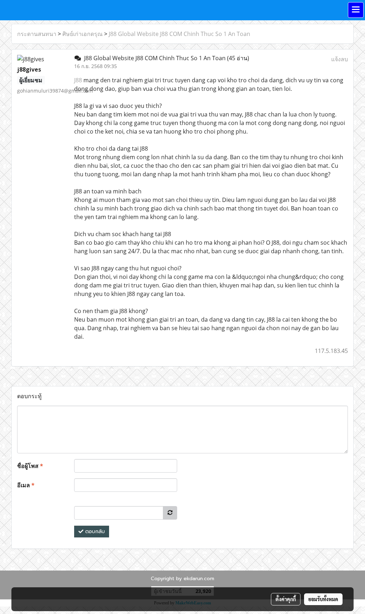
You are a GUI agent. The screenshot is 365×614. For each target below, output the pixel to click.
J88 (78, 80)
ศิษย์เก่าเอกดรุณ (82, 34)
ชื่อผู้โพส (30, 466)
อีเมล (26, 485)
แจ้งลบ (339, 59)
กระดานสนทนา (36, 34)
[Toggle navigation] (356, 10)
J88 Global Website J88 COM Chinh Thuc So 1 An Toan (179, 34)
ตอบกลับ (94, 531)
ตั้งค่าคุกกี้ (286, 599)
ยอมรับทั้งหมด (323, 599)
